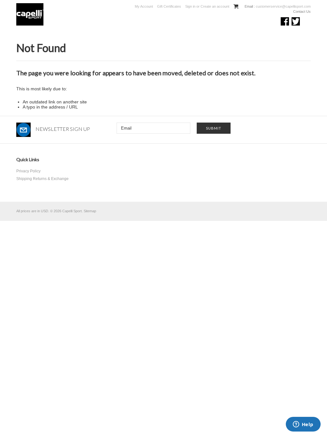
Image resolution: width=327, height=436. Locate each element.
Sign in (190, 6)
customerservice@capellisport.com (283, 6)
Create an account (215, 6)
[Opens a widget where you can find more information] (303, 425)
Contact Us (302, 11)
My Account (144, 6)
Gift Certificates (169, 6)
